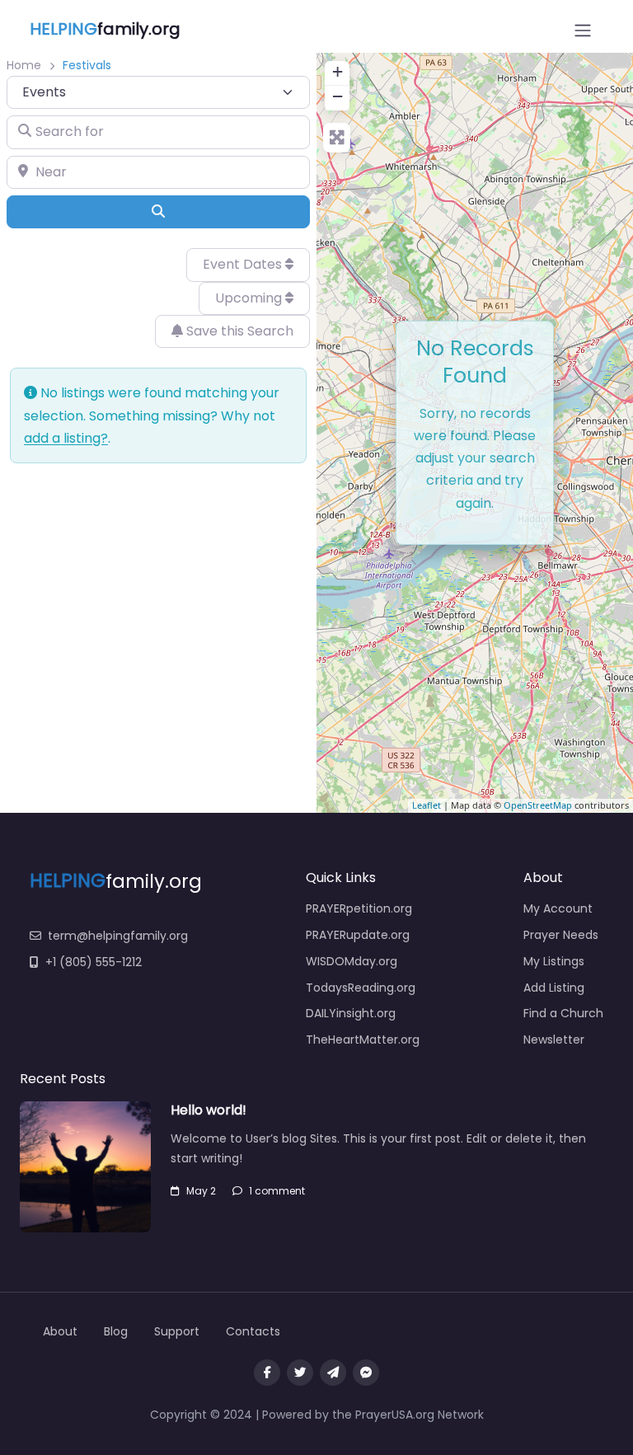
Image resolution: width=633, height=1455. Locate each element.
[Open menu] (582, 30)
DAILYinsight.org (351, 1013)
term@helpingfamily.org (118, 935)
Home (24, 65)
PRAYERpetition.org (359, 908)
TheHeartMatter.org (363, 1039)
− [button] (337, 96)
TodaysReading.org (360, 987)
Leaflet (426, 805)
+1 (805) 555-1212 (93, 962)
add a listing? (66, 438)
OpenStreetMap (538, 805)
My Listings (553, 961)
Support (176, 1331)
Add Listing (553, 987)
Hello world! (208, 1110)
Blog (116, 1331)
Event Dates (244, 264)
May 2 (201, 1191)
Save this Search (238, 331)
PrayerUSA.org (394, 1414)
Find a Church (563, 1013)
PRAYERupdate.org (358, 935)
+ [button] (337, 71)
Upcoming (250, 298)
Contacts (253, 1331)
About (60, 1331)
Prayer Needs (560, 935)
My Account (558, 908)
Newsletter (553, 1039)
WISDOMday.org (351, 961)
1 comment (277, 1191)
